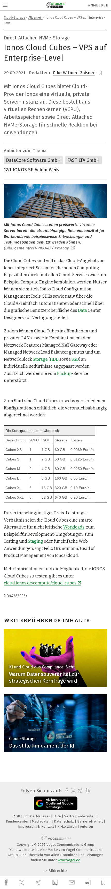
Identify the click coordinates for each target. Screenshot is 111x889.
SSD (75, 359)
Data (82, 310)
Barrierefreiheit (90, 821)
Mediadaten (42, 821)
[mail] (72, 883)
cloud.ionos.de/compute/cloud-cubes (40, 583)
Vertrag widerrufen (80, 816)
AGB (17, 816)
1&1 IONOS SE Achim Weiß (31, 170)
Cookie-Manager (37, 816)
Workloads (73, 527)
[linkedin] (56, 882)
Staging (35, 541)
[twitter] (22, 882)
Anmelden (98, 5)
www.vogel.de (69, 860)
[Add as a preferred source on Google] (55, 803)
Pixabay (62, 248)
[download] (88, 882)
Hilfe (57, 816)
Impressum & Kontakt (36, 826)
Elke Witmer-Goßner (74, 73)
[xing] (39, 882)
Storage (40, 359)
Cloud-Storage (14, 17)
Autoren (86, 826)
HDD (54, 359)
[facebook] (7, 883)
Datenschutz (64, 821)
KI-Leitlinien (67, 826)
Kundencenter (18, 821)
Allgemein (35, 17)
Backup (64, 373)
